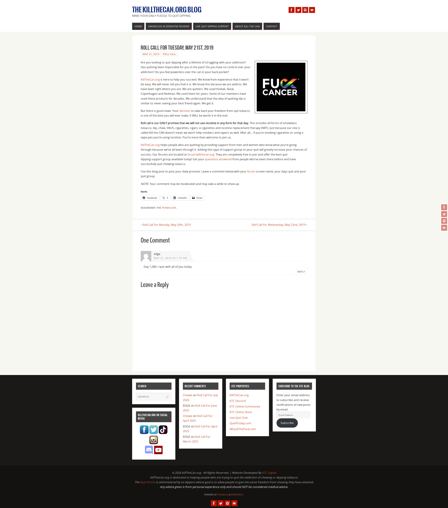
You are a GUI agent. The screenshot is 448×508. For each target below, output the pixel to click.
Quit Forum (147, 482)
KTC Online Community (245, 406)
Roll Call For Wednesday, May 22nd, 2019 (279, 225)
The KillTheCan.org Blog (166, 10)
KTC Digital (269, 473)
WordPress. (237, 494)
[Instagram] (444, 221)
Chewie (187, 395)
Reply (301, 271)
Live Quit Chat (239, 418)
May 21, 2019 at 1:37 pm (170, 258)
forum (251, 171)
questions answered (218, 159)
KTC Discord (238, 401)
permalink (169, 207)
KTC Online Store (241, 412)
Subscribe (287, 423)
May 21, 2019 (151, 54)
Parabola (223, 494)
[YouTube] (444, 228)
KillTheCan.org (150, 79)
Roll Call (169, 54)
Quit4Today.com (240, 423)
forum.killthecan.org (200, 154)
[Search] (167, 397)
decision (184, 111)
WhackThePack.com (243, 429)
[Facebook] (444, 207)
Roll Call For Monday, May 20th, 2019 (166, 225)
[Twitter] (444, 214)
